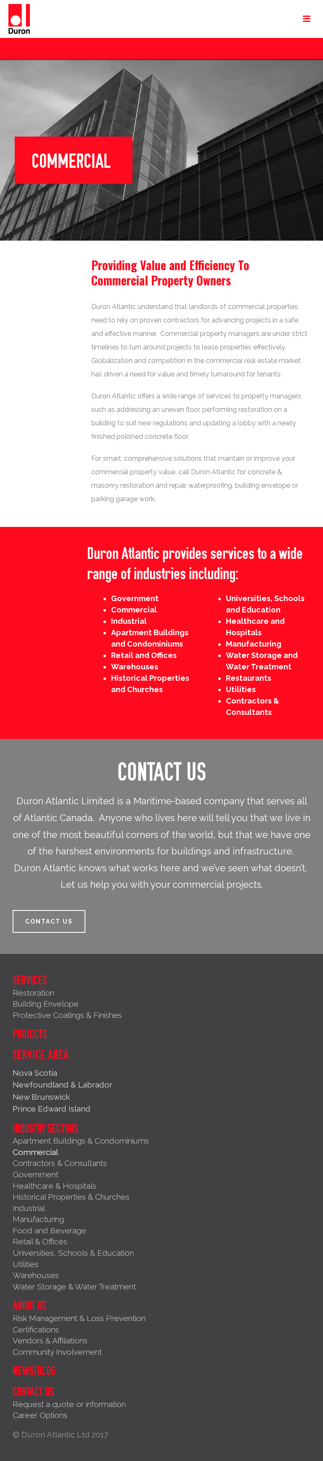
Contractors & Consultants (60, 1163)
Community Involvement (57, 1351)
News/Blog (34, 1371)
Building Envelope (46, 1003)
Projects (30, 1034)
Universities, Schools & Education (73, 1252)
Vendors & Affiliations (50, 1340)
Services (30, 980)
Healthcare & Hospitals (54, 1185)
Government (135, 598)
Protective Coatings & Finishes (67, 1015)
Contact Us (33, 1391)
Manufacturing (253, 643)
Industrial (129, 621)
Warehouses (134, 666)
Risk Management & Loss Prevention (79, 1318)
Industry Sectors (45, 1128)
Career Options (40, 1415)
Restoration (33, 992)
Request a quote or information (69, 1404)
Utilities (241, 689)
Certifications (36, 1329)
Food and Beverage (49, 1230)
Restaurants (248, 678)
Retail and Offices (144, 655)
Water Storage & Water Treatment (74, 1286)
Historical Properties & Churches (71, 1196)
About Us (29, 1305)
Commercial (134, 609)
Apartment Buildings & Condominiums (81, 1140)
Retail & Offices (40, 1241)
